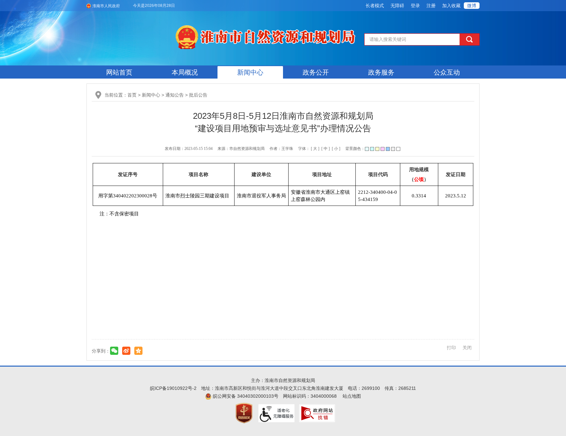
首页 (132, 95)
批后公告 (198, 95)
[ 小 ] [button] (336, 148)
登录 (415, 5)
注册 (431, 5)
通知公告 (174, 95)
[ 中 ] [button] (325, 148)
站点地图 (352, 396)
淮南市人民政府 (106, 6)
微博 (471, 5)
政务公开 (316, 72)
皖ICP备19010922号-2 (173, 388)
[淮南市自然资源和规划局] (266, 36)
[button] (374, 5)
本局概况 (185, 72)
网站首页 (119, 72)
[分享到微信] (114, 351)
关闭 (467, 347)
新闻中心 (250, 72)
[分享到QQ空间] (138, 351)
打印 (451, 347)
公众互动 (447, 72)
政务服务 (381, 72)
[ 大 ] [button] (315, 148)
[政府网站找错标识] (317, 412)
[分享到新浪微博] (126, 351)
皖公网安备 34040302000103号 (245, 396)
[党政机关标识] (244, 412)
